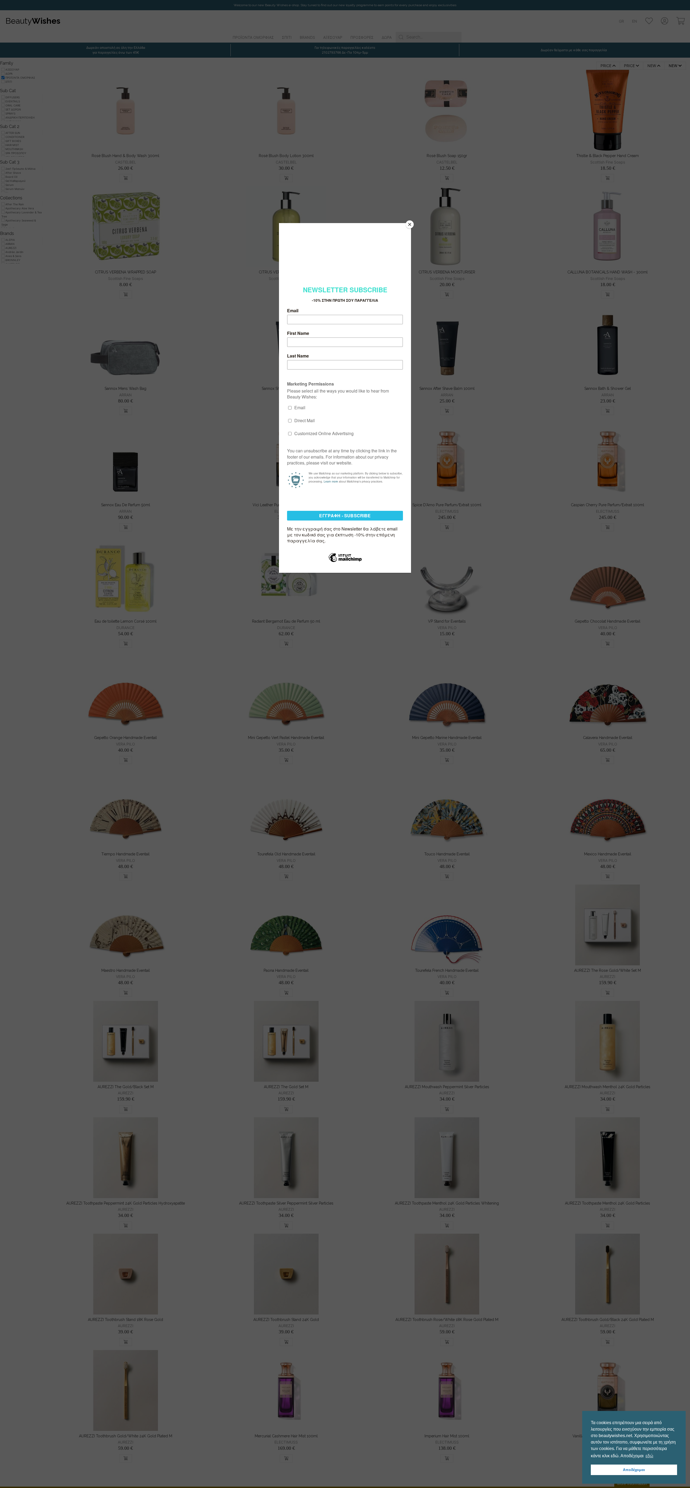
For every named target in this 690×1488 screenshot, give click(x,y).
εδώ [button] (649, 1456)
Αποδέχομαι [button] (634, 1470)
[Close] (410, 224)
